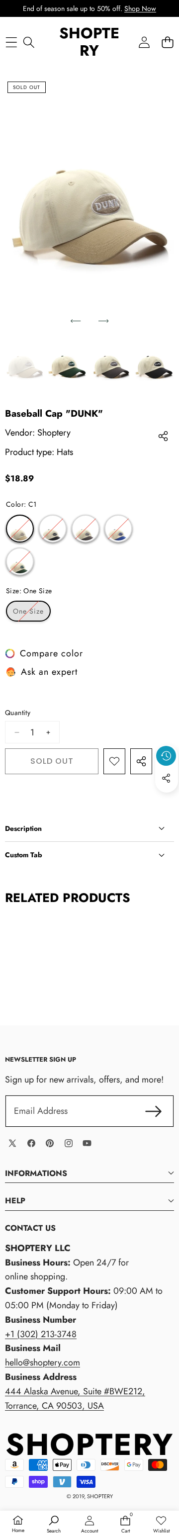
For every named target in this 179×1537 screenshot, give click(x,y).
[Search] (28, 42)
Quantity (17, 713)
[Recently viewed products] (166, 756)
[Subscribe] (153, 1111)
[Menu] (11, 42)
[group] (24, 364)
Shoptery (54, 432)
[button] (167, 42)
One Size (32, 614)
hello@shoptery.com (42, 1362)
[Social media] (166, 778)
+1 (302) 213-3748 (41, 1334)
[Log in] (144, 42)
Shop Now (140, 8)
